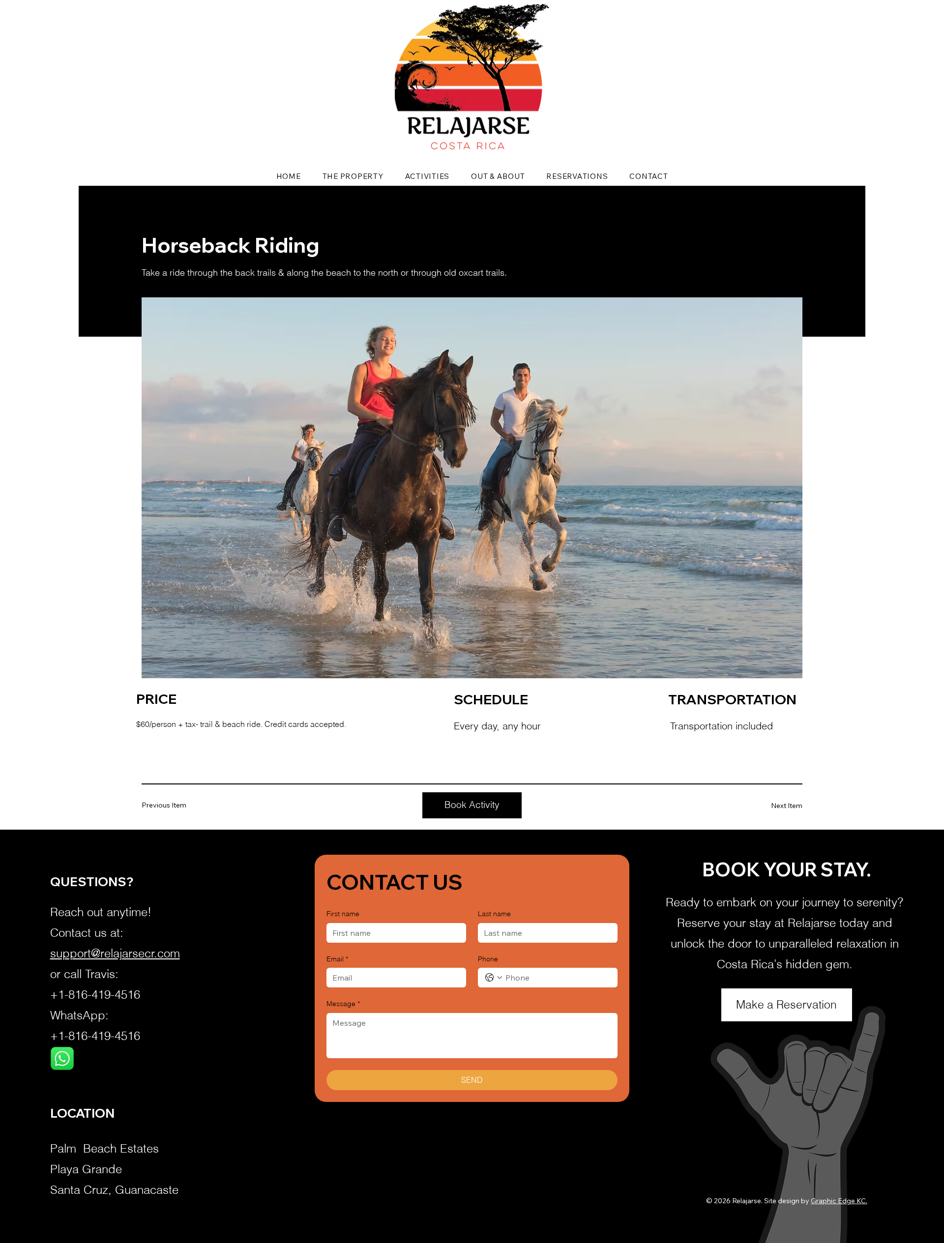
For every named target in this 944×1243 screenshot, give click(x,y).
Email (337, 958)
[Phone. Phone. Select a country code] (493, 977)
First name (342, 913)
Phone (488, 958)
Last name (494, 913)
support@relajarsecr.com (115, 953)
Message (343, 1003)
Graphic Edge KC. (839, 1200)
